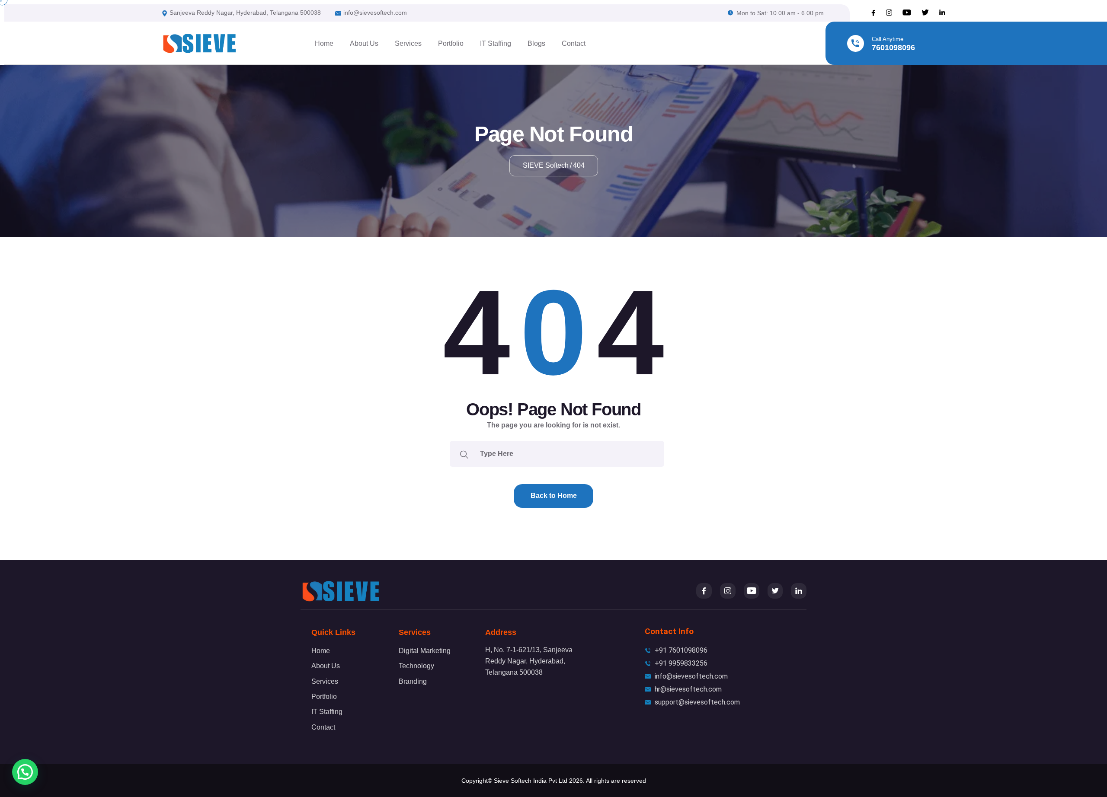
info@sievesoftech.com (375, 12)
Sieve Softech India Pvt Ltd (530, 780)
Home (324, 43)
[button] (25, 772)
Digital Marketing (425, 650)
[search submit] (464, 453)
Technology (416, 665)
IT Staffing (495, 43)
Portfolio (451, 43)
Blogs (536, 43)
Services (408, 43)
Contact (573, 43)
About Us (364, 43)
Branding (413, 681)
